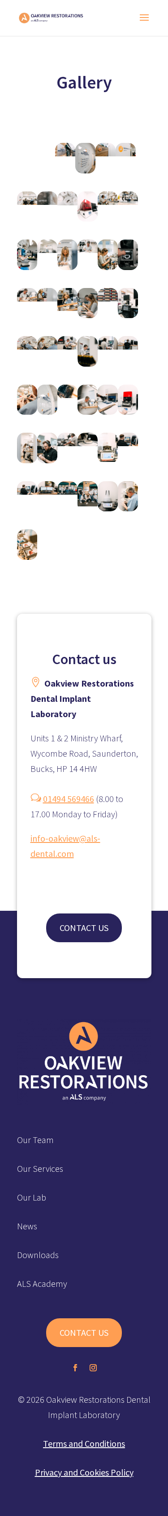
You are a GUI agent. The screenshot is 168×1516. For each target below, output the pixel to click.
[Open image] (65, 158)
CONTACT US (84, 927)
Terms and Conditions (84, 1443)
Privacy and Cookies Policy (84, 1472)
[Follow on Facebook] (75, 1368)
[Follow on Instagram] (93, 1368)
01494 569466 (68, 798)
